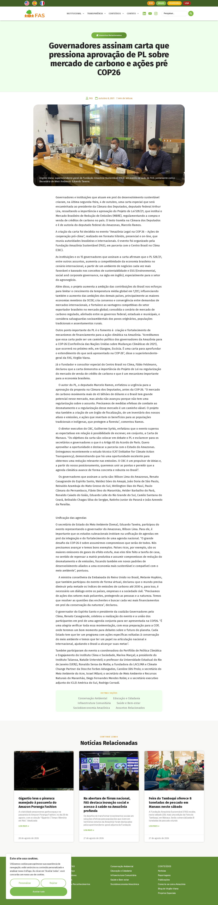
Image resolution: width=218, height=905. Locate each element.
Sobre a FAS (69, 866)
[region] (38, 876)
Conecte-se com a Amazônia (171, 884)
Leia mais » (24, 826)
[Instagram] (156, 13)
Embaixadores (70, 875)
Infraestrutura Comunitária (94, 703)
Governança (69, 871)
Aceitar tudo (39, 891)
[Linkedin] (144, 13)
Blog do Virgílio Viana (168, 888)
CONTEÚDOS (115, 13)
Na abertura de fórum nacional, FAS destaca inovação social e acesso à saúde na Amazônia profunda (107, 804)
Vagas (161, 3)
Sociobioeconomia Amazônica (91, 708)
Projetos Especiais (167, 893)
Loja (187, 3)
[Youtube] (150, 13)
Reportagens (164, 875)
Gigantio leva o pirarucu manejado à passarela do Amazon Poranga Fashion (38, 802)
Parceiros (67, 880)
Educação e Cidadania (126, 698)
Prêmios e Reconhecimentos (76, 884)
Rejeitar (53, 883)
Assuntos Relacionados (110, 35)
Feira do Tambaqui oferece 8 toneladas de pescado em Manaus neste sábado (170, 802)
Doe (151, 3)
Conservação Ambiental (92, 698)
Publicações (164, 880)
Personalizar (25, 883)
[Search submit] (191, 13)
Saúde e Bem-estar (128, 703)
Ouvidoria (174, 3)
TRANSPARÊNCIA (95, 13)
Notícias (162, 871)
